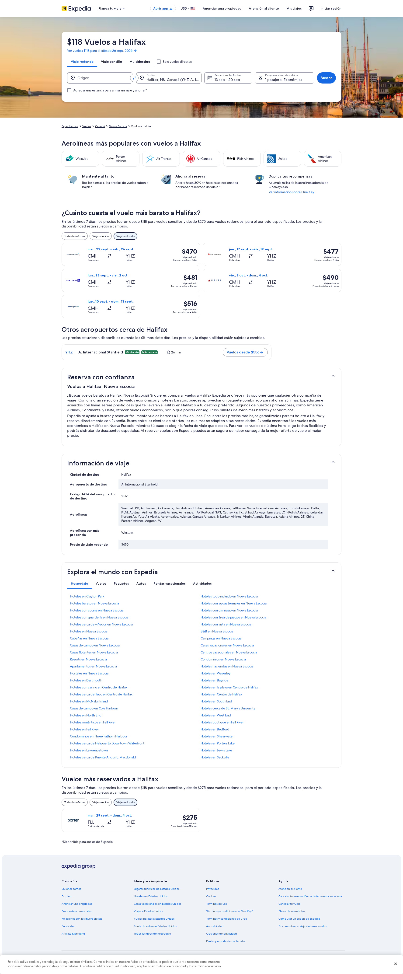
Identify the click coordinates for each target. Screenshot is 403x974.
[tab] (82, 61)
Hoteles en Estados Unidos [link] (150, 896)
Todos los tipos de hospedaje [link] (152, 934)
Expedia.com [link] (70, 126)
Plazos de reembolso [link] (291, 911)
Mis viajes (294, 8)
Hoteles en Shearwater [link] (217, 736)
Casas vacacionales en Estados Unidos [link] (157, 904)
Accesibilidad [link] (214, 926)
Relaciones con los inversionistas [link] (82, 919)
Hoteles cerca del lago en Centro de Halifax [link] (101, 694)
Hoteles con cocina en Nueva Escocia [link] (96, 610)
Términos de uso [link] (216, 904)
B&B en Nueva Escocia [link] (217, 631)
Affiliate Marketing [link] (73, 934)
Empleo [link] (66, 896)
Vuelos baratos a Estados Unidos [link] (154, 919)
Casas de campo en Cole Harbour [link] (94, 708)
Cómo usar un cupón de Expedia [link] (299, 919)
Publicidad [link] (68, 926)
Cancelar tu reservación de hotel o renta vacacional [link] (310, 896)
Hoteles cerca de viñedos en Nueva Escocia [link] (101, 624)
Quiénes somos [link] (71, 889)
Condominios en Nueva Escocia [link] (223, 659)
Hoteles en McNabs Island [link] (89, 701)
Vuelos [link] (86, 126)
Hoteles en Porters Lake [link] (218, 743)
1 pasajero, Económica (283, 79)
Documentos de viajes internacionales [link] (302, 926)
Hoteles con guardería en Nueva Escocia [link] (99, 617)
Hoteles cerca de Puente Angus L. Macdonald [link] (103, 757)
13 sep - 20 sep (227, 79)
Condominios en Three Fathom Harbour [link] (98, 736)
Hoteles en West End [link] (216, 715)
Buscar (326, 78)
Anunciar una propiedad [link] (77, 904)
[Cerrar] (395, 964)
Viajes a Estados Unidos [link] (148, 911)
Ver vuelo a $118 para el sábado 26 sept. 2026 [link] (99, 51)
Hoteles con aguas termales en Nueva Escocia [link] (234, 603)
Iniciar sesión (330, 8)
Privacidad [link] (212, 889)
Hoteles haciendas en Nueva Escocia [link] (227, 666)
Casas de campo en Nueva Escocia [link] (95, 645)
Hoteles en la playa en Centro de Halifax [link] (229, 687)
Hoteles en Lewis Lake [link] (216, 750)
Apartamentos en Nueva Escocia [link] (93, 666)
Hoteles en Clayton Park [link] (87, 596)
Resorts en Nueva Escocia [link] (88, 659)
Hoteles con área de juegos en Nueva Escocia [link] (233, 617)
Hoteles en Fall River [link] (84, 729)
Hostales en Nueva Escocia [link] (89, 673)
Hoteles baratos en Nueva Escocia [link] (94, 603)
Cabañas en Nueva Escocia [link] (89, 638)
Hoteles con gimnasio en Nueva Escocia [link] (229, 610)
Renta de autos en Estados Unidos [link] (155, 926)
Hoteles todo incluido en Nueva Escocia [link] (229, 596)
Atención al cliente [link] (290, 889)
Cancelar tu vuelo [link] (289, 904)
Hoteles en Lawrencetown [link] (89, 750)
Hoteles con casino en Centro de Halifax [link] (98, 687)
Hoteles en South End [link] (216, 701)
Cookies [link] (211, 896)
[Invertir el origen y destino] (134, 78)
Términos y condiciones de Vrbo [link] (226, 919)
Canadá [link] (100, 126)
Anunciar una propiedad (222, 8)
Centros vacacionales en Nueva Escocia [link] (229, 652)
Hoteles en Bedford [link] (215, 729)
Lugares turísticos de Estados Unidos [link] (156, 889)
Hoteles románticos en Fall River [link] (93, 722)
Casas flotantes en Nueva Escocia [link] (94, 652)
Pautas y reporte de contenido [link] (225, 941)
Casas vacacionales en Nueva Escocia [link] (227, 645)
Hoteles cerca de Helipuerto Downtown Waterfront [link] (107, 743)
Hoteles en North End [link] (85, 715)
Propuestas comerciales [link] (76, 911)
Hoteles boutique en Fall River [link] (222, 722)
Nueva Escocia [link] (118, 126)
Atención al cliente (264, 8)
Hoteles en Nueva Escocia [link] (88, 631)
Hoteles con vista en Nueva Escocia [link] (226, 624)
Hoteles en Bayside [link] (214, 680)
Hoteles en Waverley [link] (215, 673)
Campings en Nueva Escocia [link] (221, 638)
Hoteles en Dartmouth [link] (86, 680)
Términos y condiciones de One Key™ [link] (229, 911)
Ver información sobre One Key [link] (291, 192)
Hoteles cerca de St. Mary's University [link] (228, 708)
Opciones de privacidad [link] (221, 934)
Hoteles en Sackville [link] (215, 757)
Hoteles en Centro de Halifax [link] (221, 694)
